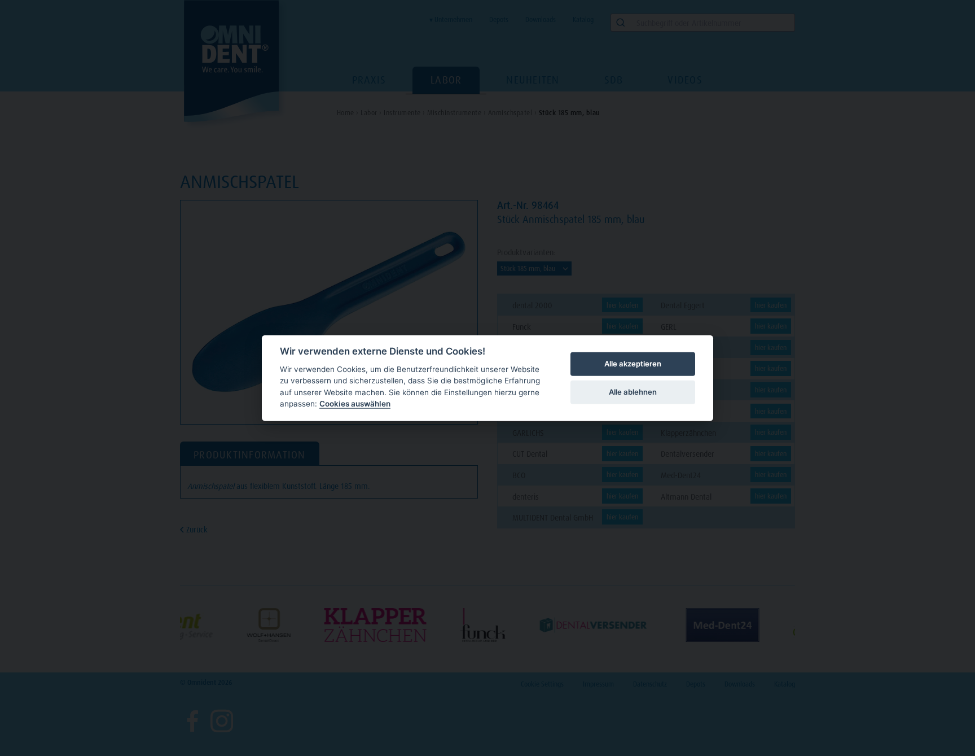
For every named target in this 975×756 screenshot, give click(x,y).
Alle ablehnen (633, 391)
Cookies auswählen (354, 403)
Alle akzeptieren (632, 363)
